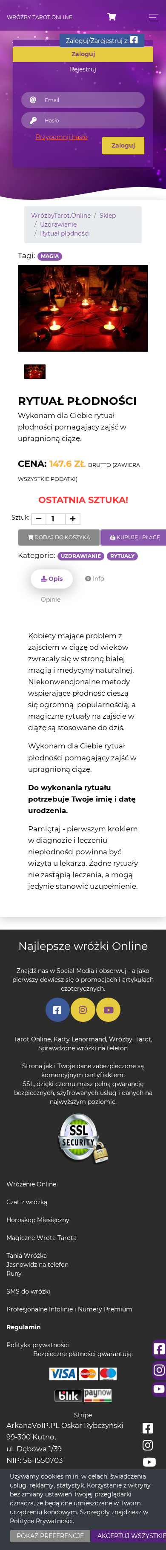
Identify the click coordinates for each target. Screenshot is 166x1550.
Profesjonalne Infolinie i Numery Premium (69, 1309)
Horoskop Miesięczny (37, 1220)
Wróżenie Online (31, 1184)
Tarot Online (32, 1039)
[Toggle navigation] (151, 17)
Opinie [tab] (50, 599)
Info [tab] (97, 579)
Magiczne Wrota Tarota (41, 1238)
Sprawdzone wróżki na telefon (83, 1048)
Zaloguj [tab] (83, 54)
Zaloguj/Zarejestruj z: (98, 41)
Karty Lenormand (80, 1039)
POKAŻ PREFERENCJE (50, 1536)
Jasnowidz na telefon (37, 1264)
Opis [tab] (55, 579)
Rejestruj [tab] (83, 69)
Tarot (143, 1039)
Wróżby (120, 1039)
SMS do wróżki (28, 1291)
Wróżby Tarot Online (39, 17)
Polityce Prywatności (41, 1521)
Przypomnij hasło (62, 137)
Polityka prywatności (37, 1345)
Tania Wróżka (26, 1256)
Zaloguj (123, 145)
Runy (14, 1273)
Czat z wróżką (26, 1202)
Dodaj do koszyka (61, 537)
